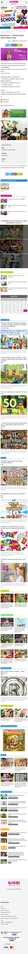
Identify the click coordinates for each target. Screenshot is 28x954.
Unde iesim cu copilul (6, 615)
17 (2, 308)
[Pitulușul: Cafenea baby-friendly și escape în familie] (4, 207)
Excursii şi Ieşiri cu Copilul (5, 348)
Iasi (10, 41)
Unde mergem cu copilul (5, 414)
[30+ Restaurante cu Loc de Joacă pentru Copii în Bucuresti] (21, 653)
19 (10, 308)
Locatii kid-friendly (6, 196)
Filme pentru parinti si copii (14, 834)
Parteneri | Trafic (4, 914)
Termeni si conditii (4, 924)
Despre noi (3, 908)
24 (2, 310)
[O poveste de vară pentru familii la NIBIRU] (4, 200)
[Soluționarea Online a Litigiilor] (14, 938)
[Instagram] (8, 892)
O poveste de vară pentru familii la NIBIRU (16, 199)
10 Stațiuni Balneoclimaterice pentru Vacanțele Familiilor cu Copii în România (7, 629)
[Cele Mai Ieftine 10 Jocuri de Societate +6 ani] (14, 508)
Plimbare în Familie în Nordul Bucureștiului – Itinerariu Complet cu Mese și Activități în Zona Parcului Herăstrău (14, 324)
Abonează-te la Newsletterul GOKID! (8, 916)
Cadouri (2, 484)
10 (2, 306)
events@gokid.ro (17, 889)
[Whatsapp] (18, 45)
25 (6, 310)
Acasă (3, 30)
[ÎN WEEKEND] (14, 246)
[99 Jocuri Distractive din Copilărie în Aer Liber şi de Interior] (4, 289)
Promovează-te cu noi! (5, 912)
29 (10, 301)
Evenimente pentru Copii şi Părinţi (11, 30)
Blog (9, 862)
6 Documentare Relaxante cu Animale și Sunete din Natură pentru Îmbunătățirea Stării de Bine (17, 840)
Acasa (2, 906)
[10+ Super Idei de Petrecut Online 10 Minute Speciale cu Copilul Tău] (4, 861)
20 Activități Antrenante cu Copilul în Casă (16, 846)
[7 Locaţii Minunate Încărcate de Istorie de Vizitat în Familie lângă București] (7, 638)
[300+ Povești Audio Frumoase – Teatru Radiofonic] (4, 277)
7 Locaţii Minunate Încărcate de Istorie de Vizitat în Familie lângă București (7, 645)
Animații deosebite (6, 792)
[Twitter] (9, 45)
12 (10, 306)
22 (21, 308)
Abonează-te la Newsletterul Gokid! (10, 165)
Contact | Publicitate (5, 910)
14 (17, 306)
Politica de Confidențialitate (6, 922)
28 (6, 301)
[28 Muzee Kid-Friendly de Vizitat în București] (21, 638)
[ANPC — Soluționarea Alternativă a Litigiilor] (14, 933)
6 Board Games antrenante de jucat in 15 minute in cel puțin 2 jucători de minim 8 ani (7, 784)
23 (25, 308)
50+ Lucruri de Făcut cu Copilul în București (14, 392)
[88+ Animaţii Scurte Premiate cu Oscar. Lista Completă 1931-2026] (4, 809)
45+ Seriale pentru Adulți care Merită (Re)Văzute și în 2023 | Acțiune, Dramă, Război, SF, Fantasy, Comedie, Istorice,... (16, 854)
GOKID (2, 362)
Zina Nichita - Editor (5, 328)
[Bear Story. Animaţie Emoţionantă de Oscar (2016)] (4, 815)
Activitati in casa (12, 847)
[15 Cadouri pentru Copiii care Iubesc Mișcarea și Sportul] (14, 476)
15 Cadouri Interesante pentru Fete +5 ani (13, 559)
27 (2, 301)
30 (25, 310)
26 (10, 310)
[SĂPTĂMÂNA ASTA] (14, 261)
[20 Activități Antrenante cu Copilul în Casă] (4, 848)
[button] (26, 2)
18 (6, 308)
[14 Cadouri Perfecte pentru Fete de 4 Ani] (7, 762)
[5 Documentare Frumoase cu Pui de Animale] (4, 834)
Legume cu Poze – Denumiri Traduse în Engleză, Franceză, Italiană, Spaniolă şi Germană (21, 605)
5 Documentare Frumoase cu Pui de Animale (17, 832)
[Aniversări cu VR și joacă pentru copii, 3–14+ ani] (4, 213)
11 (6, 306)
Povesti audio (3, 695)
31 (17, 301)
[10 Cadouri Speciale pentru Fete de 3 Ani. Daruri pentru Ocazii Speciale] (21, 762)
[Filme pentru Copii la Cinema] (5, 186)
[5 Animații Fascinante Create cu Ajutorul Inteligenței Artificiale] (4, 797)
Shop (2, 920)
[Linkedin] (12, 45)
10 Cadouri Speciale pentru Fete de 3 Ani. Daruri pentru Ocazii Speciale (20, 769)
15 (21, 306)
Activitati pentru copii (6, 272)
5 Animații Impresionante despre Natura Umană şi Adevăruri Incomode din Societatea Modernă (17, 821)
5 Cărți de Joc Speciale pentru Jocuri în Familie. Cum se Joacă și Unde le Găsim (13, 527)
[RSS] (22, 892)
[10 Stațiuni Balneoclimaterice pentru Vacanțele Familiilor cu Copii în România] (7, 622)
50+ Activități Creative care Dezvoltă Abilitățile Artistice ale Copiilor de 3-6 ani (21, 720)
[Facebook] (7, 45)
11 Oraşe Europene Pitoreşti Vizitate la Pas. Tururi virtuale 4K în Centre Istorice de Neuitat (14, 424)
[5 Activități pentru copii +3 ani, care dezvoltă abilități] (7, 713)
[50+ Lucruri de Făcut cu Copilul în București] (14, 405)
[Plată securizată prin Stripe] (8, 946)
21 (17, 308)
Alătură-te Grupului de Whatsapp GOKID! (9, 918)
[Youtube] (14, 896)
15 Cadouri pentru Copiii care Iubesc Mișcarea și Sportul (11, 461)
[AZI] (14, 232)
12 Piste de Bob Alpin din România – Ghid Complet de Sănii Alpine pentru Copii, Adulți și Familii (14, 359)
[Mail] (15, 892)
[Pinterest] (15, 45)
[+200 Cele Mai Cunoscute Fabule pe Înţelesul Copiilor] (4, 283)
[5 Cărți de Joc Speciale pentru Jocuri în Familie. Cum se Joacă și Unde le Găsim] (14, 541)
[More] (21, 45)
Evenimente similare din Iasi (8, 180)
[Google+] (5, 892)
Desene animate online (13, 798)
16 (25, 306)
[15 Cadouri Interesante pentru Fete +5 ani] (14, 572)
